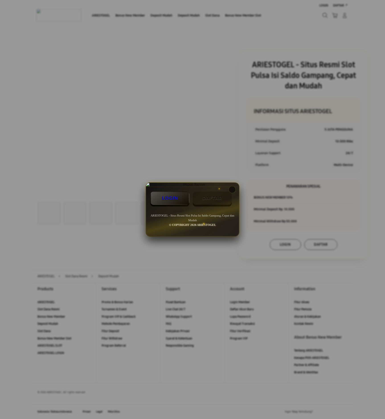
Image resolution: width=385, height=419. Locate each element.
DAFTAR (212, 198)
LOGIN (170, 198)
